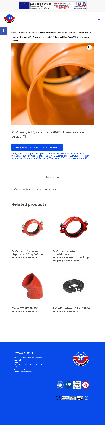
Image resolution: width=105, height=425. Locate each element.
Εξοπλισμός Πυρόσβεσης (34, 153)
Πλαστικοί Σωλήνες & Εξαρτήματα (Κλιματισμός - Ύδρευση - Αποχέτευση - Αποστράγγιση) (54, 33)
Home (13, 33)
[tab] (52, 177)
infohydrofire (25, 371)
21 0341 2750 (33, 364)
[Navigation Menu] (99, 18)
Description (52, 177)
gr (32, 371)
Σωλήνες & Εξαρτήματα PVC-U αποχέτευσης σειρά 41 (31, 37)
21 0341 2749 (22, 364)
